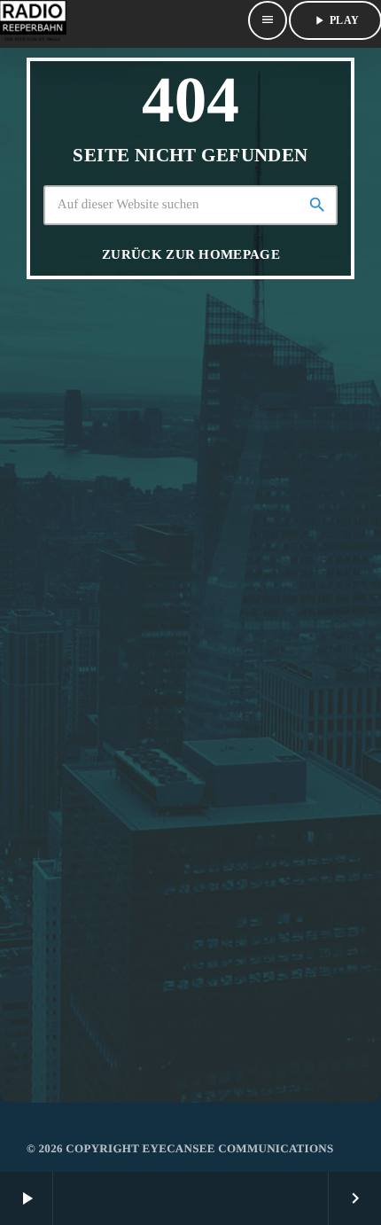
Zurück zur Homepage (191, 254)
